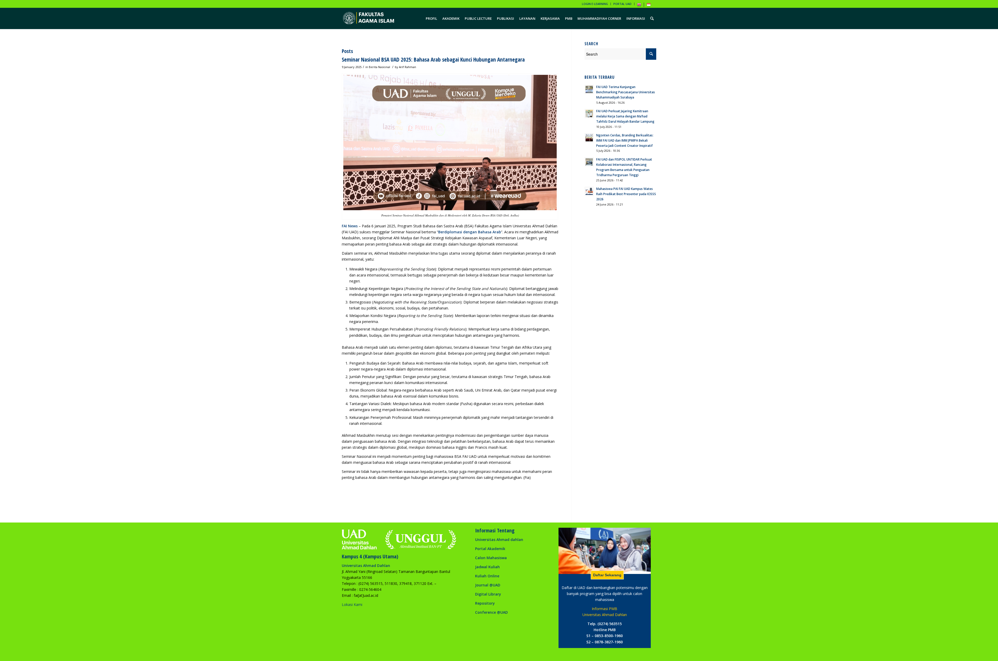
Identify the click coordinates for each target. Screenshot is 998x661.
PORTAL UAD (622, 4)
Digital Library (488, 594)
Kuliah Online (487, 575)
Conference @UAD (491, 612)
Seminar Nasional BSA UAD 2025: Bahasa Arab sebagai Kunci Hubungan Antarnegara (433, 59)
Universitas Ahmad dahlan (499, 539)
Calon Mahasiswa (491, 557)
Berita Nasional (379, 67)
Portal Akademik (490, 548)
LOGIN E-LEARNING (595, 4)
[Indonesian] (649, 5)
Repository (485, 603)
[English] (639, 5)
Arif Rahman (407, 67)
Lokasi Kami (352, 604)
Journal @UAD (487, 585)
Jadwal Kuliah (487, 566)
